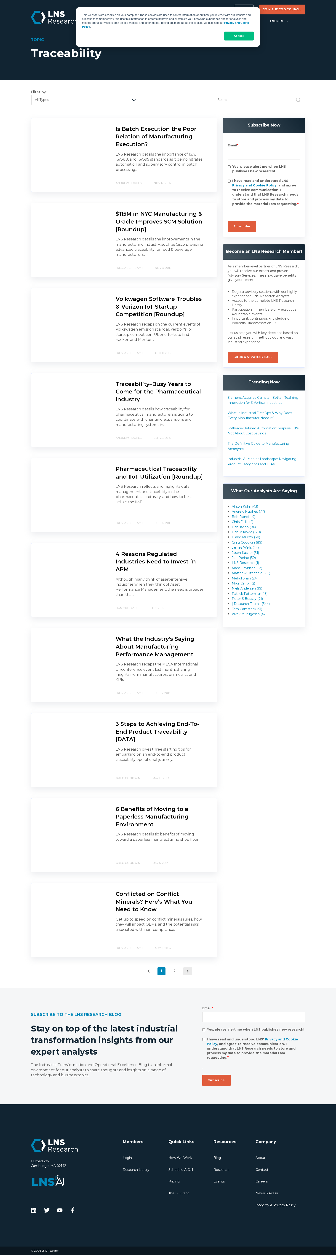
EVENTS (276, 21)
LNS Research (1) (245, 563)
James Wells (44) (245, 547)
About (260, 1158)
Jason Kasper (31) (245, 553)
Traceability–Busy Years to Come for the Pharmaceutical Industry (158, 392)
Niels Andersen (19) (247, 588)
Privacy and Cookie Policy (254, 185)
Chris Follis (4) (242, 522)
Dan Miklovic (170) (246, 532)
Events (219, 1181)
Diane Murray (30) (246, 537)
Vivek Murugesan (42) (249, 614)
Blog (217, 1158)
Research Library (136, 1170)
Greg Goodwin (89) (247, 542)
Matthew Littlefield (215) (251, 573)
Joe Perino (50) (244, 558)
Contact (262, 1170)
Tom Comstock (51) (247, 609)
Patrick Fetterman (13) (249, 594)
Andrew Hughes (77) (248, 511)
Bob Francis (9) (243, 517)
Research (221, 1170)
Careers (262, 1181)
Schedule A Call (180, 1170)
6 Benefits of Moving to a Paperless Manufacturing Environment (152, 817)
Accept (239, 36)
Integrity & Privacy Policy (276, 1205)
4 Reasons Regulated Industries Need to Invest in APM (156, 562)
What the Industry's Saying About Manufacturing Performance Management (155, 646)
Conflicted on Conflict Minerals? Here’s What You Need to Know (154, 902)
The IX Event (178, 1193)
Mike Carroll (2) (243, 583)
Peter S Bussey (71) (247, 599)
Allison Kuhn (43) (245, 506)
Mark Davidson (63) (247, 568)
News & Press (267, 1193)
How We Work (180, 1158)
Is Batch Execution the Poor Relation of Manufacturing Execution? (156, 137)
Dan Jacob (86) (244, 527)
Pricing (174, 1181)
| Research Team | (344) (251, 604)
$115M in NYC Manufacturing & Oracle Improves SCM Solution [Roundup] (159, 221)
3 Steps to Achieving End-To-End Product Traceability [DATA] (157, 732)
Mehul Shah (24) (245, 578)
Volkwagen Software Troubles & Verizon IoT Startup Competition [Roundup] (159, 307)
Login (127, 1158)
